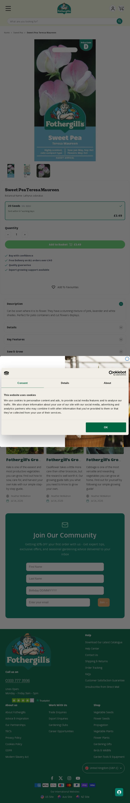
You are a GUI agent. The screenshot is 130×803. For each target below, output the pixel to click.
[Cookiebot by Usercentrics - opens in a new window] (111, 373)
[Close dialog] (127, 359)
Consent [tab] (22, 383)
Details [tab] (65, 383)
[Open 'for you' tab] (119, 792)
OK (106, 427)
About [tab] (107, 383)
